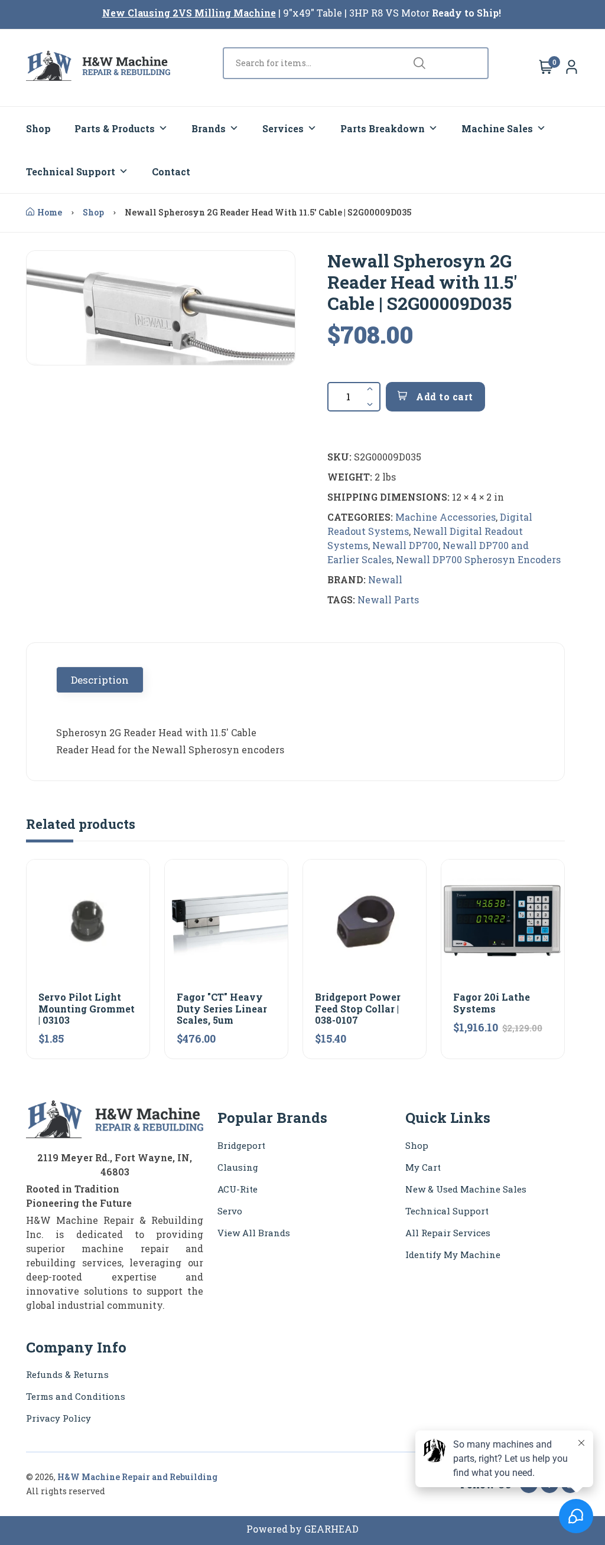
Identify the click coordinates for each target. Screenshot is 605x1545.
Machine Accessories (445, 517)
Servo (229, 1211)
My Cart (423, 1167)
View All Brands (253, 1233)
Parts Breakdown (382, 128)
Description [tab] (100, 680)
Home (49, 212)
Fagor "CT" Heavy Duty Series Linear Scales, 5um (222, 1008)
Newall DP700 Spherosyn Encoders (478, 559)
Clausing (237, 1167)
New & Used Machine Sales (465, 1189)
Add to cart (443, 396)
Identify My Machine (452, 1254)
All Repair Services (447, 1233)
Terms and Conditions (75, 1396)
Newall (385, 579)
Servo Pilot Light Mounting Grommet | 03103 (86, 1008)
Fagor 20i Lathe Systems (491, 1002)
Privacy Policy (58, 1418)
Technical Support (70, 171)
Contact (171, 171)
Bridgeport (241, 1145)
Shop (38, 128)
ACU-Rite (237, 1189)
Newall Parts (388, 599)
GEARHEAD (331, 1529)
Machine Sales (497, 128)
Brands (208, 128)
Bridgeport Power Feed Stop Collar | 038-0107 (358, 1008)
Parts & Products (114, 128)
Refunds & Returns (67, 1374)
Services (283, 128)
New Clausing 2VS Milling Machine (189, 12)
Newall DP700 (405, 545)
